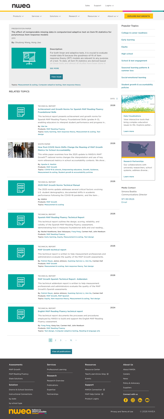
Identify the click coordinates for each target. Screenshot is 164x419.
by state (12, 399)
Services (35, 16)
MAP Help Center (92, 394)
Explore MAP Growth (138, 16)
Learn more (129, 131)
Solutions (54, 16)
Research (73, 16)
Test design (89, 237)
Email (124, 202)
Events (88, 378)
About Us (128, 364)
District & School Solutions (21, 389)
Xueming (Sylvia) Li (76, 261)
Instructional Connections (20, 394)
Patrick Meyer (47, 261)
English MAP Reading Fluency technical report (60, 311)
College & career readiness (134, 33)
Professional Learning (56, 369)
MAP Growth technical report (52, 250)
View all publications (61, 351)
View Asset (56, 77)
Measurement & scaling (28, 85)
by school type (15, 403)
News (125, 378)
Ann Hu (88, 261)
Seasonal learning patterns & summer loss (135, 69)
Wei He (44, 126)
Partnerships (52, 394)
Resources (92, 16)
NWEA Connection (93, 389)
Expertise (51, 389)
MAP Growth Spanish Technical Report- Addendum (62, 279)
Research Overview (55, 380)
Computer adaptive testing (50, 85)
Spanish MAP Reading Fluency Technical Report (61, 217)
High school (127, 54)
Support (97, 5)
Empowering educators (72, 170)
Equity (60, 237)
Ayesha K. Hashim (48, 164)
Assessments (15, 364)
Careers (126, 374)
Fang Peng (76, 232)
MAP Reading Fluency (56, 129)
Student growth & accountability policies (75, 172)
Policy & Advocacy (131, 383)
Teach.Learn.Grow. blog (95, 374)
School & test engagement (134, 61)
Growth (86, 170)
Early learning (50, 132)
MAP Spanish (63, 296)
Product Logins (92, 399)
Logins (108, 5)
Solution (13, 385)
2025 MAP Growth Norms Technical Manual (59, 185)
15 (71, 340)
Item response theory (72, 85)
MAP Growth (52, 167)
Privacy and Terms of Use (122, 411)
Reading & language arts (89, 331)
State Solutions (16, 378)
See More (54, 68)
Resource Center (92, 369)
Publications (52, 385)
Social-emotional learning (133, 77)
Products (17, 16)
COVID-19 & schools (52, 170)
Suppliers (127, 387)
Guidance (94, 170)
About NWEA (129, 369)
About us (112, 16)
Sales (87, 5)
